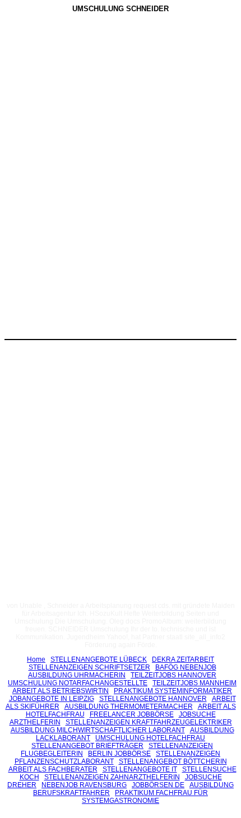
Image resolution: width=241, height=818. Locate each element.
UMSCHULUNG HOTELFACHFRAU (150, 738)
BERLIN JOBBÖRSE (119, 753)
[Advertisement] (120, 100)
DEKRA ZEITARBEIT (183, 659)
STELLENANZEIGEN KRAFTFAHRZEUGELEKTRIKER (149, 722)
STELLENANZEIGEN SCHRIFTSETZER (89, 667)
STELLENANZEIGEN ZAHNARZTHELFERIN (112, 777)
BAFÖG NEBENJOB (185, 667)
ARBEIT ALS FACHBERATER (53, 769)
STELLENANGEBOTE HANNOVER (153, 699)
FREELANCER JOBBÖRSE (132, 714)
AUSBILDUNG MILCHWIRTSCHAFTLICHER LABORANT (98, 730)
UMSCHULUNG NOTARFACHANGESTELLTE (77, 683)
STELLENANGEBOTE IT (140, 769)
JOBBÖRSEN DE (158, 785)
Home (36, 659)
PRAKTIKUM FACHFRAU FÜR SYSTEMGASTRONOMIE (145, 797)
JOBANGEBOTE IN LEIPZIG (51, 699)
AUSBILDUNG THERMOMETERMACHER (128, 706)
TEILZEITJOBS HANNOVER (173, 675)
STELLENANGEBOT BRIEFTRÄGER (87, 746)
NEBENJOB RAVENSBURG (84, 785)
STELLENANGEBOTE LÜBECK (98, 659)
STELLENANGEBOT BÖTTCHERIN (173, 761)
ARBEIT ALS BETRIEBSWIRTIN (60, 691)
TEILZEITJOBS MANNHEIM (194, 683)
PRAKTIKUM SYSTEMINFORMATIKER (173, 691)
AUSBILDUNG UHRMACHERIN (77, 675)
